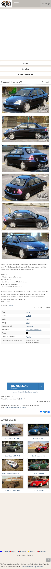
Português (42, 551)
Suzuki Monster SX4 (38, 456)
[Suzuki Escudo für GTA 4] (38, 482)
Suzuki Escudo (39, 490)
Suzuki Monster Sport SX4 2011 (12, 473)
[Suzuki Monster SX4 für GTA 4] (38, 447)
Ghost (28, 312)
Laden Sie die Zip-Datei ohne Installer (25, 392)
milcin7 (11, 305)
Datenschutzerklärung (28, 566)
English (13, 551)
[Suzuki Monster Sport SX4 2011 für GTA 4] (12, 464)
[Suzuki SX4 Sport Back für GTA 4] (12, 482)
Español (32, 551)
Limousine (29, 326)
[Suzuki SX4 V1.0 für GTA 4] (38, 464)
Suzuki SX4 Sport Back (12, 490)
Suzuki (28, 315)
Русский (5, 551)
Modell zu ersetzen (25, 74)
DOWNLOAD (19, 386)
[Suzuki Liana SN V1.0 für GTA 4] (12, 447)
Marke (25, 63)
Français (23, 551)
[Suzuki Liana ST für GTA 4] (38, 430)
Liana (28, 319)
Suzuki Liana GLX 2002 (12, 438)
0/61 (21, 399)
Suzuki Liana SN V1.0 (12, 456)
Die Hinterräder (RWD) (33, 329)
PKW (27, 322)
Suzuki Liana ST (38, 438)
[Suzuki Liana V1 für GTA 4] (25, 100)
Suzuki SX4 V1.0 (38, 473)
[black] (27, 333)
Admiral (28, 337)
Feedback (40, 566)
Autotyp (25, 69)
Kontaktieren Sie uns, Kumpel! (15, 407)
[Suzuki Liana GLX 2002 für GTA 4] (12, 430)
